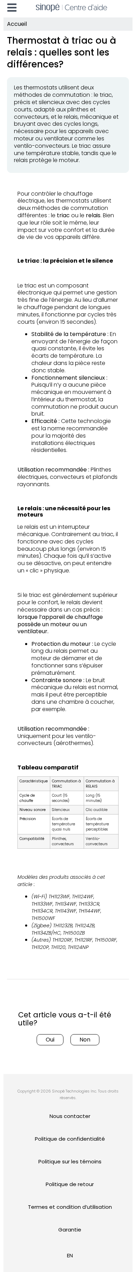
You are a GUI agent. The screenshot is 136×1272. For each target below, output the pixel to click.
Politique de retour (70, 1184)
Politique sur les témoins (69, 1161)
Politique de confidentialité (70, 1138)
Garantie (69, 1229)
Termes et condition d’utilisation (70, 1207)
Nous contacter (70, 1116)
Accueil (17, 24)
